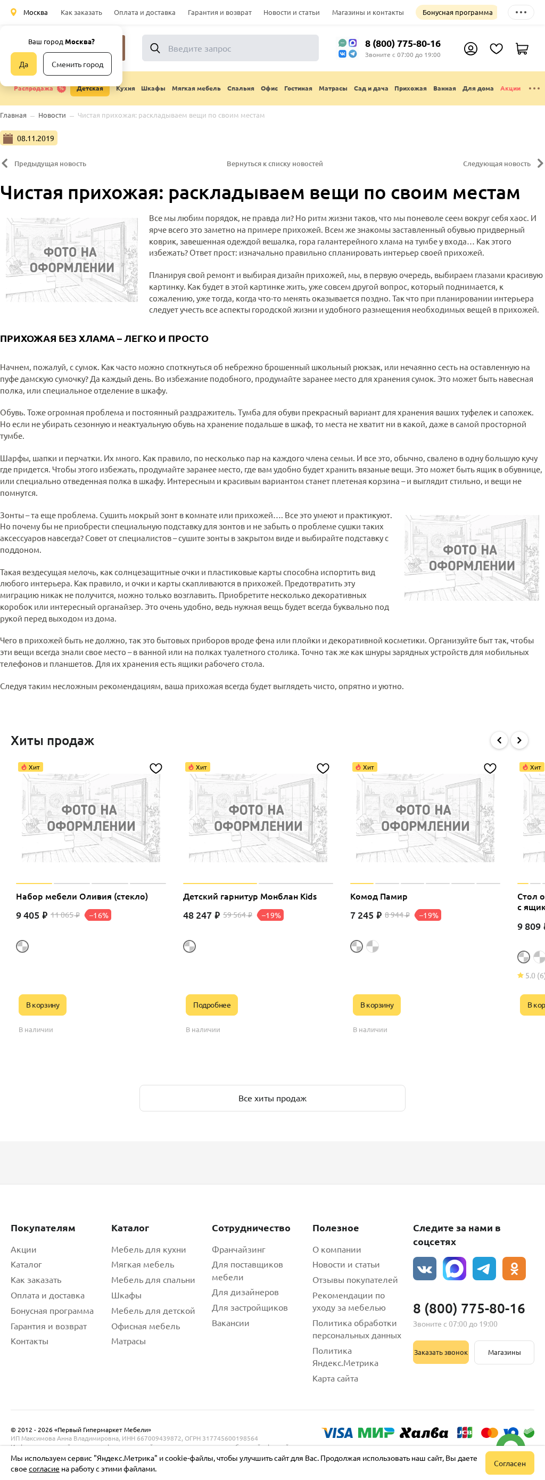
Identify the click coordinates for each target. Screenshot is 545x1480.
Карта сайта (335, 1377)
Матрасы (128, 1340)
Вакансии (231, 1322)
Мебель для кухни (148, 1249)
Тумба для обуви (269, 412)
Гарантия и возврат (220, 12)
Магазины (504, 1351)
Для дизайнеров (245, 1291)
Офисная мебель (145, 1325)
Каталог (26, 1263)
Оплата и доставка (145, 12)
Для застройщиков (250, 1307)
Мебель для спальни (153, 1279)
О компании (336, 1249)
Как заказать (81, 12)
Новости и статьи (291, 12)
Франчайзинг (239, 1249)
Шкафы (126, 1294)
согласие (44, 1468)
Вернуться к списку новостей (275, 163)
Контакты (29, 1340)
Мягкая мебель (142, 1263)
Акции (510, 88)
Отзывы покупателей (355, 1279)
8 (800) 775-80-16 (403, 43)
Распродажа (33, 88)
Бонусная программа (458, 12)
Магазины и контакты (368, 12)
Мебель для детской (153, 1310)
